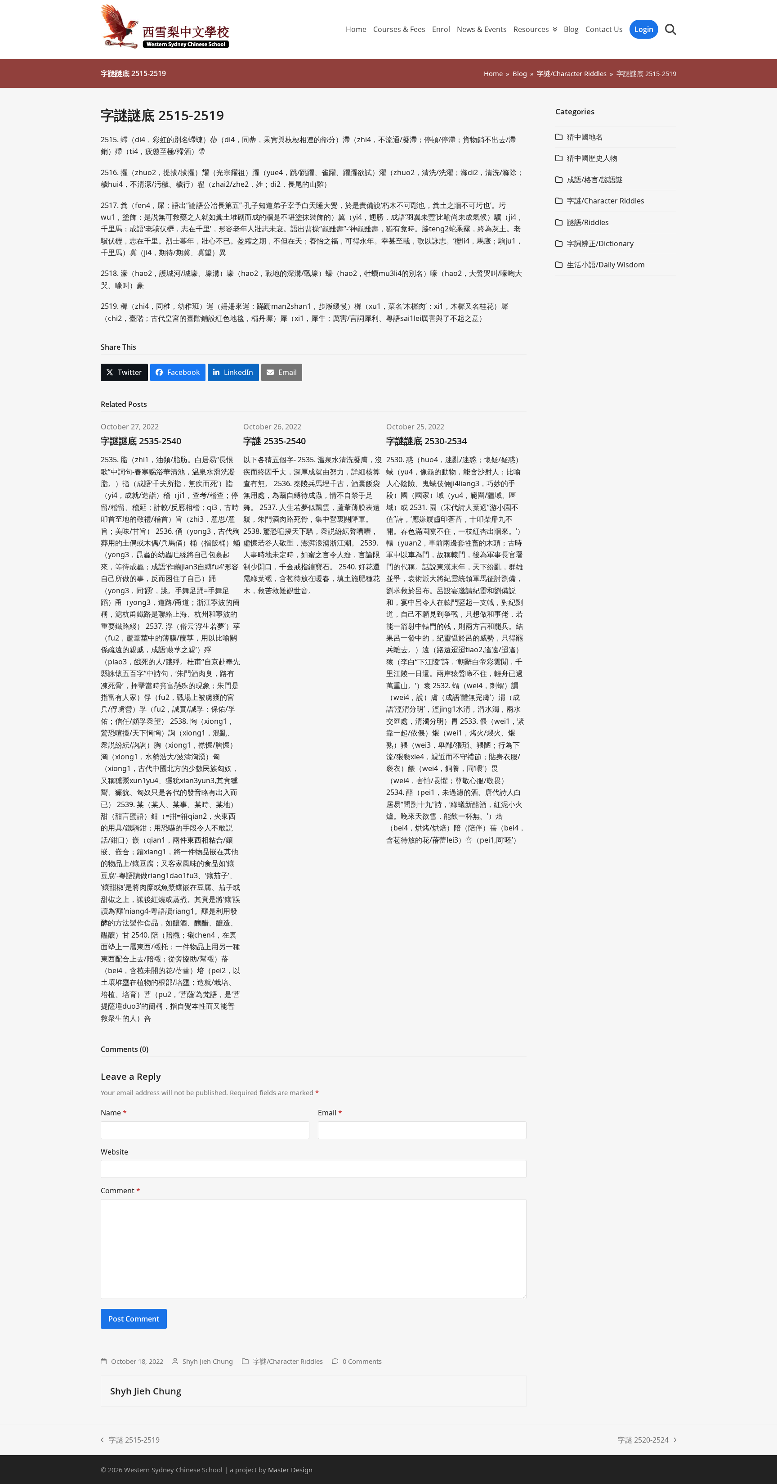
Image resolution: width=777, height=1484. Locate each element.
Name (114, 1113)
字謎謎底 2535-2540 (141, 441)
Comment (120, 1190)
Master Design (290, 1469)
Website (114, 1152)
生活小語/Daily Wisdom (606, 265)
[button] (670, 29)
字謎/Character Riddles (288, 1361)
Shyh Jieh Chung (208, 1361)
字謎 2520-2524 (643, 1440)
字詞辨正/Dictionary (600, 243)
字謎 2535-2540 (274, 441)
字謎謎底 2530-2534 (426, 441)
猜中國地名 (585, 137)
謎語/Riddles (588, 222)
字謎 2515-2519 (130, 1440)
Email (330, 1113)
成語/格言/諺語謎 (595, 180)
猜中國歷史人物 (592, 158)
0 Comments (362, 1361)
